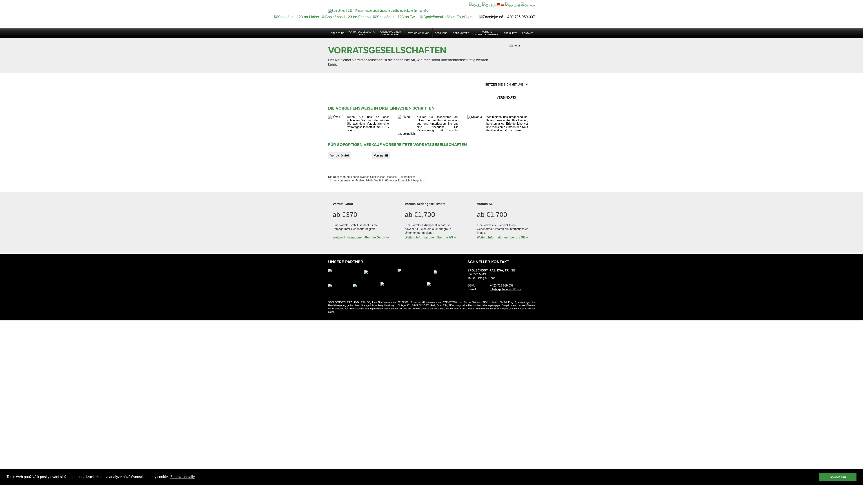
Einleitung (338, 33)
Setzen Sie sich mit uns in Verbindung (506, 87)
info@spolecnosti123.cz (505, 289)
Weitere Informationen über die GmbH (359, 237)
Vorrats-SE (381, 155)
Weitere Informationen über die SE (501, 237)
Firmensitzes (461, 33)
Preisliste (510, 33)
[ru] (512, 5)
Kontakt (527, 33)
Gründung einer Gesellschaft (390, 33)
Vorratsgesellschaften (361, 33)
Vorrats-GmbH (339, 155)
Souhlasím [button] (838, 477)
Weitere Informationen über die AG (429, 237)
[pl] (503, 5)
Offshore (441, 33)
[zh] (528, 5)
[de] (498, 5)
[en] (489, 5)
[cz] (475, 5)
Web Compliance (418, 33)
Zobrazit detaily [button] (182, 477)
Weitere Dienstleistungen (486, 33)
